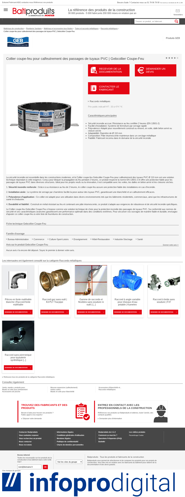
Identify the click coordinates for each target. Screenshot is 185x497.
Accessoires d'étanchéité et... (110, 388)
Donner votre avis (170, 245)
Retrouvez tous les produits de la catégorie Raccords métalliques (29, 377)
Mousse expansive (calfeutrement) (63, 388)
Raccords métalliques (100, 101)
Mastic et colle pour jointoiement (14, 390)
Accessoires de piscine (11, 392)
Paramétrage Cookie (136, 435)
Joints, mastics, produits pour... (14, 388)
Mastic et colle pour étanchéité (62, 392)
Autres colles (55, 390)
